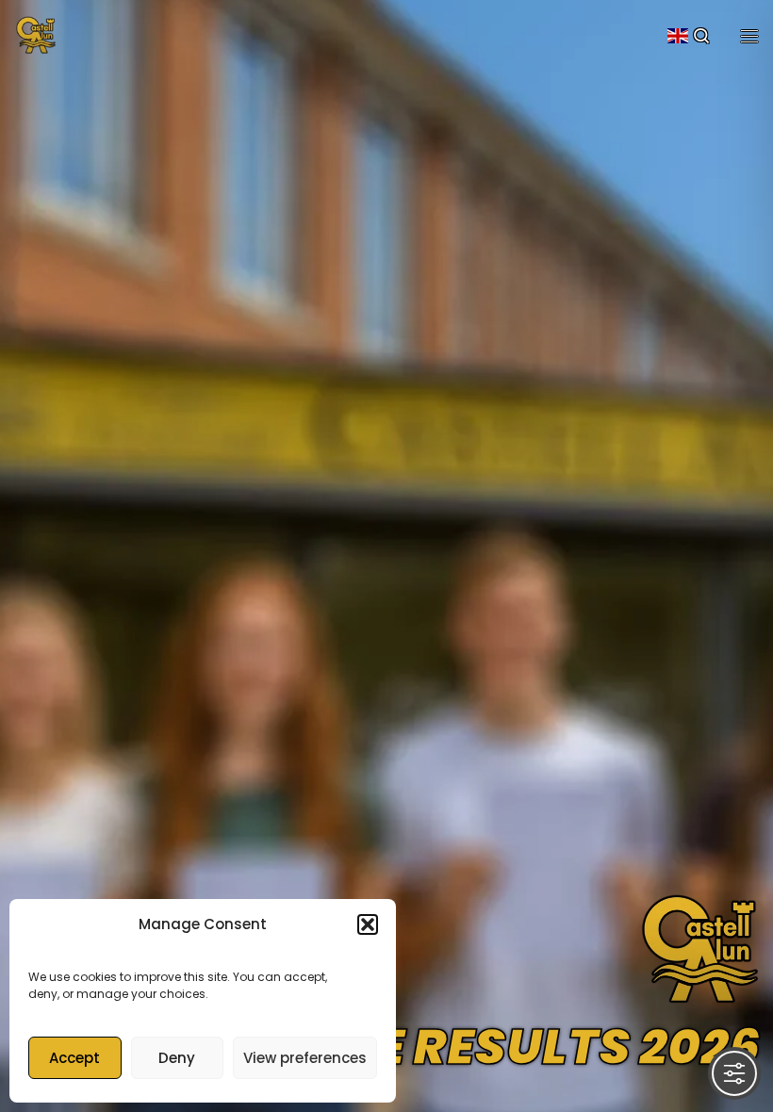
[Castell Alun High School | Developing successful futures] (36, 33)
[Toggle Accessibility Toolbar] (734, 1073)
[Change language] (678, 36)
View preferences (305, 1058)
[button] (367, 924)
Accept (74, 1058)
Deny (176, 1058)
